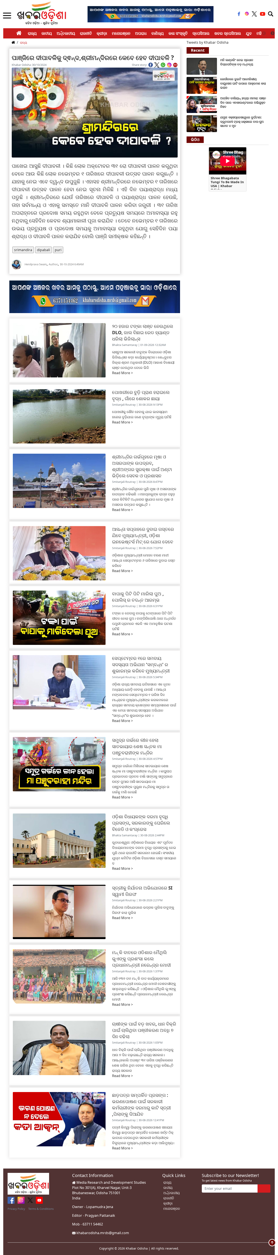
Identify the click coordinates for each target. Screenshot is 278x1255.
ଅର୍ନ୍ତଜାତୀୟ (66, 33)
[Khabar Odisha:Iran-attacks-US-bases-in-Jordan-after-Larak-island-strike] (202, 85)
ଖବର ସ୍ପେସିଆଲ (227, 33)
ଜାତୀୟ (46, 33)
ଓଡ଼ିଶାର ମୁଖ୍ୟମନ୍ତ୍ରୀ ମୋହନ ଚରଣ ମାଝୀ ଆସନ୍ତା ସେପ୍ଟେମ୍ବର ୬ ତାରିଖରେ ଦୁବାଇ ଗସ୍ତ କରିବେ (143, 560)
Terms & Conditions (41, 1209)
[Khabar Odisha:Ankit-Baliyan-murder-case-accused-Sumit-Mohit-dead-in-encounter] (202, 104)
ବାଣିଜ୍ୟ (157, 33)
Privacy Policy (16, 1209)
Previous (264, 33)
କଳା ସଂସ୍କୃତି (178, 33)
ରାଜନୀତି (86, 33)
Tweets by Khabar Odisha (207, 42)
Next (272, 33)
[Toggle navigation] (270, 14)
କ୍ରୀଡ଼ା (102, 33)
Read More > (122, 372)
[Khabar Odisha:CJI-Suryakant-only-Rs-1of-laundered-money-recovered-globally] (202, 65)
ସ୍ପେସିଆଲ (201, 33)
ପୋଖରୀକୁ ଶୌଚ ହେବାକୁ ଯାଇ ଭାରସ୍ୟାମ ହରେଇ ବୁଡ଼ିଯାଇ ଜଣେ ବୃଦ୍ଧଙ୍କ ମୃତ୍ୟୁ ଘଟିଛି (141, 414)
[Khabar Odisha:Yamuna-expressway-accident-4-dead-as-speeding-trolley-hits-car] (202, 123)
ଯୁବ (249, 33)
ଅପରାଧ (141, 33)
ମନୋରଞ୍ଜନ (121, 33)
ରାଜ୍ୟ (32, 33)
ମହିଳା (260, 33)
